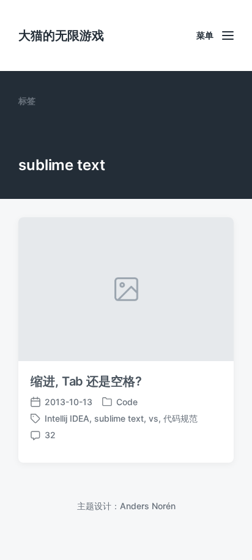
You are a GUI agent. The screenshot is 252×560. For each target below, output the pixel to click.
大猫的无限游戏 (61, 35)
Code (127, 402)
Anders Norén (148, 506)
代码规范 (180, 418)
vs (153, 418)
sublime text (119, 418)
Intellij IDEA (67, 418)
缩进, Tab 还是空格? (86, 381)
